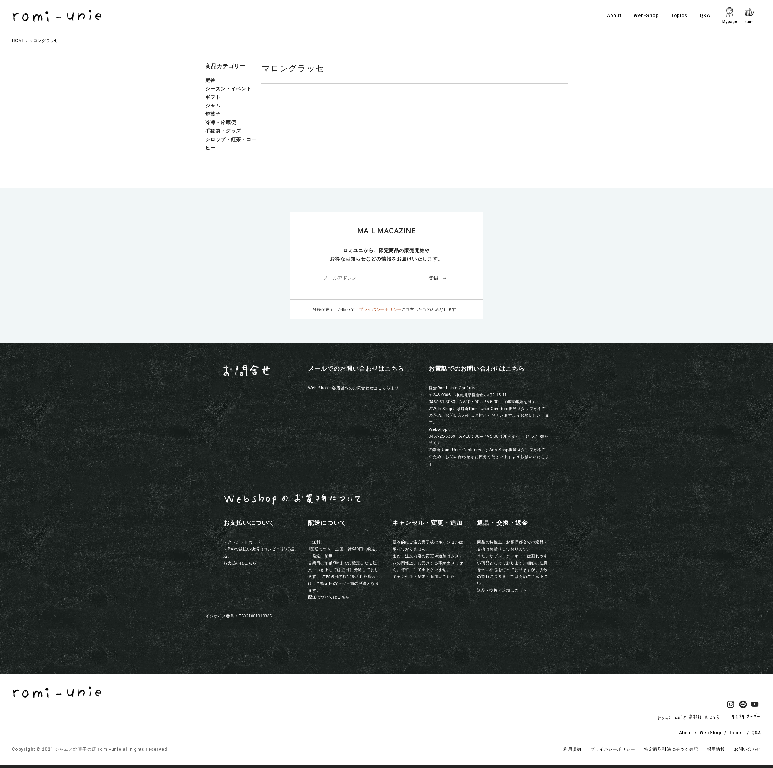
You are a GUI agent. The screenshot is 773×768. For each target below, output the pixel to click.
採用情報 (716, 749)
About (614, 15)
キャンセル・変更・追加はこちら (424, 576)
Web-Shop (646, 15)
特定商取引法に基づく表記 (671, 749)
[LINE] (743, 705)
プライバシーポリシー (380, 309)
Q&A (705, 15)
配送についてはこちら (329, 597)
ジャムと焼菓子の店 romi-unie (88, 749)
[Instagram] (731, 705)
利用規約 (572, 749)
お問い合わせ (747, 749)
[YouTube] (755, 705)
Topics (679, 15)
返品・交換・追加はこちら (502, 590)
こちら (384, 388)
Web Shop (710, 732)
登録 (433, 278)
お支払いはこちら (240, 563)
